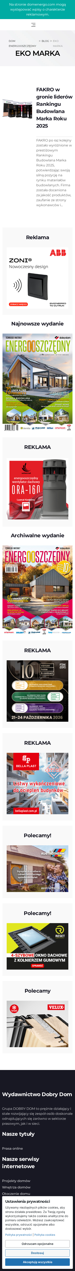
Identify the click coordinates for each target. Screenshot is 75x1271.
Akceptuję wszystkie (37, 1262)
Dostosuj (37, 1253)
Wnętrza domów (16, 1187)
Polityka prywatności (18, 1234)
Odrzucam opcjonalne (37, 1243)
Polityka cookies (44, 1234)
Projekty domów (16, 1181)
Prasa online (12, 1148)
